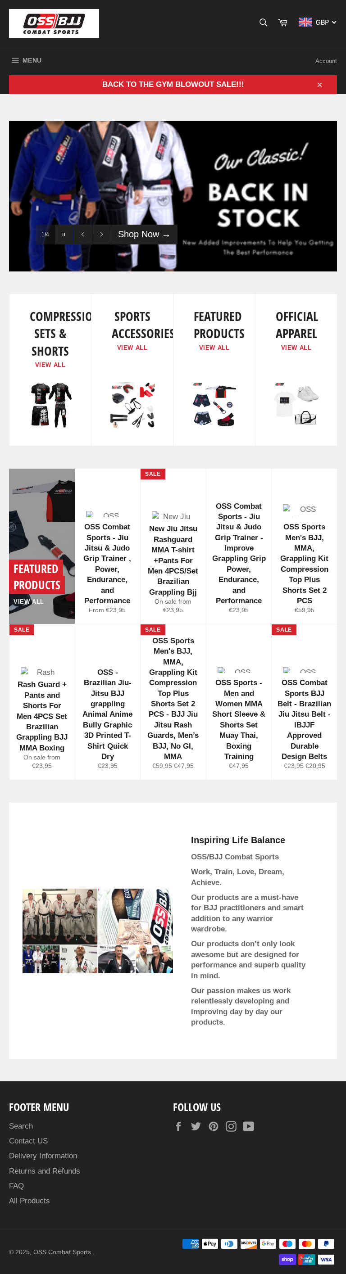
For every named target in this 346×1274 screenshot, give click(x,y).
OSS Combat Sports (63, 1252)
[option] (173, 196)
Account (326, 61)
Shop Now (144, 234)
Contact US (28, 1141)
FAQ (16, 1186)
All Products (29, 1201)
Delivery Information (43, 1156)
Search (21, 1126)
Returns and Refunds (44, 1171)
